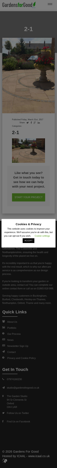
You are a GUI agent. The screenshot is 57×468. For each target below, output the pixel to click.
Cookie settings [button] (42, 236)
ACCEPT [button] (28, 241)
